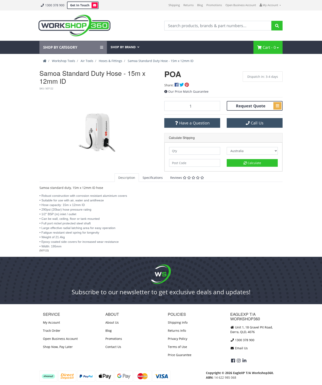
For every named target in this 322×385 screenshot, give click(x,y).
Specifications (153, 178)
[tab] (127, 177)
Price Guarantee (179, 355)
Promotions (214, 5)
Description (126, 178)
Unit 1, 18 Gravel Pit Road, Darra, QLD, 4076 (251, 329)
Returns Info (177, 330)
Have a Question (194, 123)
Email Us (241, 348)
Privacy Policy (177, 339)
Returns (188, 5)
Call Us (257, 123)
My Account (51, 322)
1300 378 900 (54, 5)
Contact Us (113, 347)
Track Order (51, 330)
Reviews (176, 178)
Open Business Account (240, 5)
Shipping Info (178, 322)
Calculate (254, 163)
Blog (200, 5)
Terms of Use (177, 347)
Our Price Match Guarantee (188, 91)
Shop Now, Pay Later (58, 347)
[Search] (277, 25)
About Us (112, 322)
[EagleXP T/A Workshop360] (74, 25)
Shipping (174, 5)
